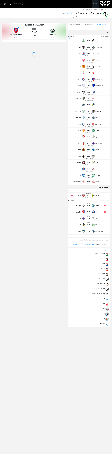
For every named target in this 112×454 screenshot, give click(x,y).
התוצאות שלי (17, 4)
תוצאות (95, 4)
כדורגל (108, 9)
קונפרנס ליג (101, 9)
